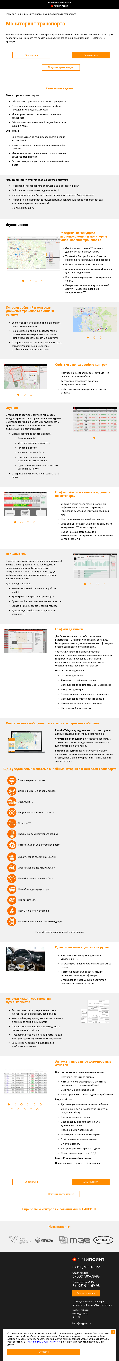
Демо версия (90, 55)
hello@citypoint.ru (81, 1323)
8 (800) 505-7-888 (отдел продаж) (111, 6)
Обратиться (31, 55)
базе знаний (93, 1163)
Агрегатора (91, 199)
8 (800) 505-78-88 (86, 1276)
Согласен (44, 1351)
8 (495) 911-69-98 (86, 1286)
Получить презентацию (61, 67)
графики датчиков (97, 639)
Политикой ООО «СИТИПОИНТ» (43, 1341)
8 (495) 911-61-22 (86, 1267)
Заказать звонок (86, 1293)
